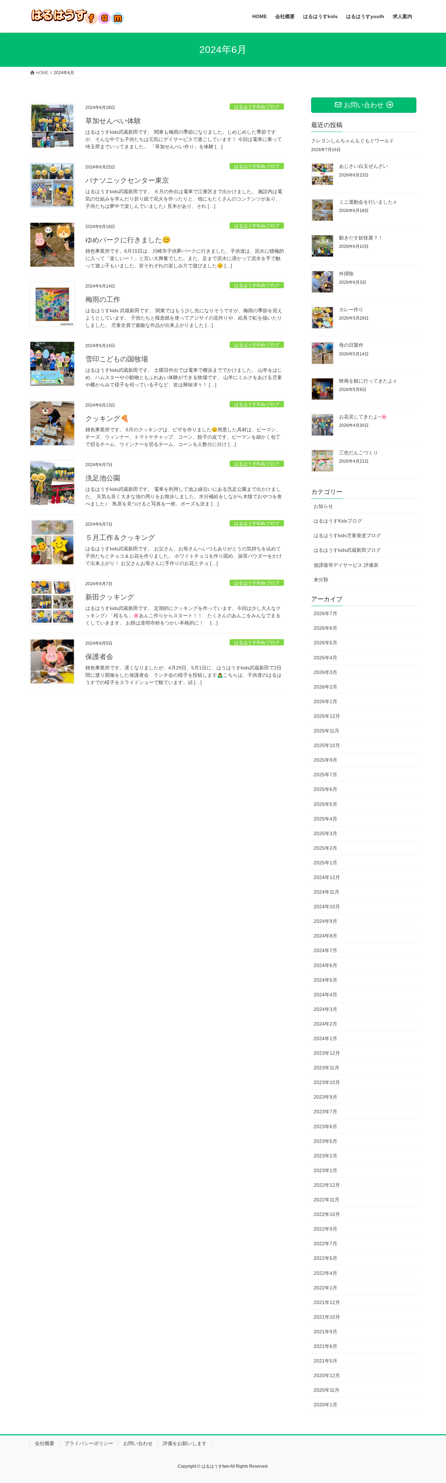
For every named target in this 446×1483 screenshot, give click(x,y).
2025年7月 (325, 774)
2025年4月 (325, 819)
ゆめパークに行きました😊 (128, 240)
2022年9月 (325, 1229)
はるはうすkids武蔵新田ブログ (347, 550)
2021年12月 (327, 1302)
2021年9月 (325, 1331)
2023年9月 (325, 1097)
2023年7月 (325, 1111)
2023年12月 (327, 1053)
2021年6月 (325, 1346)
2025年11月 (326, 730)
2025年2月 (325, 848)
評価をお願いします (185, 1443)
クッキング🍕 (107, 418)
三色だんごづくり (358, 452)
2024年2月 (325, 1024)
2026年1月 (325, 701)
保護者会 (99, 656)
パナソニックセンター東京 (127, 180)
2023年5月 (325, 1141)
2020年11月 (326, 1390)
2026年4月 (325, 657)
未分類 (321, 579)
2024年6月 (325, 965)
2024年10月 (327, 906)
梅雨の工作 (102, 299)
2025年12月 (327, 716)
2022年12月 (327, 1185)
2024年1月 (325, 1038)
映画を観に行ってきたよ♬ (368, 381)
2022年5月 (325, 1258)
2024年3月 (325, 1009)
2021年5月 (325, 1361)
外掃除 (346, 273)
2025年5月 (325, 804)
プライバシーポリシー (88, 1443)
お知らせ (323, 506)
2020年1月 (325, 1404)
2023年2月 (325, 1156)
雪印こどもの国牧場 (116, 359)
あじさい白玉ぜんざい (363, 166)
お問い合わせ (138, 1443)
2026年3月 (325, 672)
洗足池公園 (102, 478)
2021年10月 (327, 1317)
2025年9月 (325, 760)
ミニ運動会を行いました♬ (368, 202)
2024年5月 (325, 980)
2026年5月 (325, 642)
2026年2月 (325, 687)
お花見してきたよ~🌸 (363, 416)
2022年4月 (325, 1273)
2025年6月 (325, 789)
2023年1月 (325, 1170)
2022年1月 (325, 1287)
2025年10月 (327, 745)
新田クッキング (109, 597)
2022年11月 (326, 1199)
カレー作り (351, 309)
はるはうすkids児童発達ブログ (347, 535)
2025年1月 (325, 862)
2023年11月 (326, 1067)
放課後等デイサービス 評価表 (346, 565)
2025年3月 (325, 833)
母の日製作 (351, 345)
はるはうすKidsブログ (256, 106)
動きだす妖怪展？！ (361, 238)
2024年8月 (325, 936)
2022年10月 (327, 1214)
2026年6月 (325, 628)
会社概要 (44, 1443)
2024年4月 (325, 994)
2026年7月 (325, 613)
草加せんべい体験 (113, 121)
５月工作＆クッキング (120, 537)
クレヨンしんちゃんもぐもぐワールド (352, 140)
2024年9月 (325, 921)
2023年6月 (325, 1126)
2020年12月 (327, 1375)
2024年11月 (326, 892)
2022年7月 (325, 1243)
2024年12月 (327, 877)
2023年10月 (327, 1082)
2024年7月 (325, 950)
